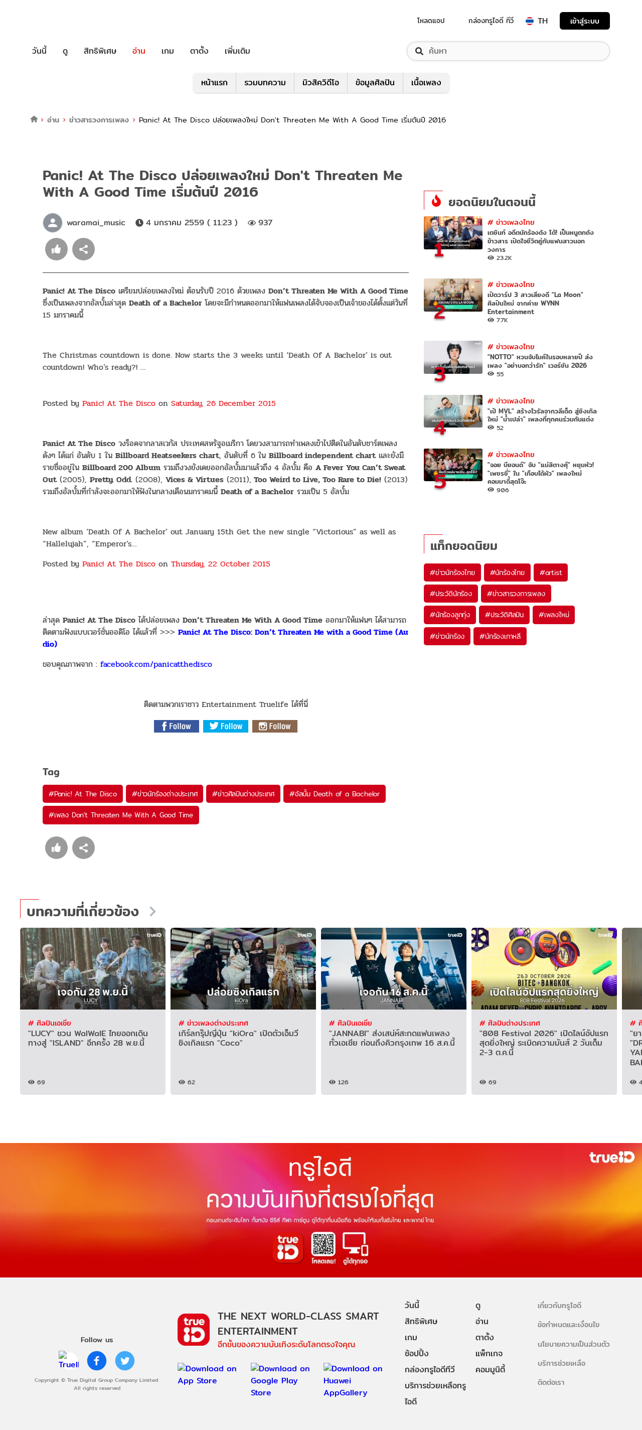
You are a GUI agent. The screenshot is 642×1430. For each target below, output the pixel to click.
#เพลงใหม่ (554, 614)
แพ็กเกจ (489, 1353)
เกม (168, 51)
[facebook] (97, 1361)
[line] (69, 1361)
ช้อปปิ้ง (417, 1353)
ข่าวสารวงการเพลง (99, 119)
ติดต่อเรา (551, 1382)
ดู (65, 51)
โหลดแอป (431, 21)
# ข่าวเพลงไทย (511, 222)
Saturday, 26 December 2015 (223, 403)
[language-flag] (530, 21)
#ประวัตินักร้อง (451, 593)
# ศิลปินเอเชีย (49, 1023)
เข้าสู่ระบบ (584, 21)
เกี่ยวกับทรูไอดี (559, 1305)
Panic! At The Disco (118, 403)
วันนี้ (39, 51)
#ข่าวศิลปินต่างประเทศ (243, 793)
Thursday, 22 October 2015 (220, 563)
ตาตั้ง (199, 51)
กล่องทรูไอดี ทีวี (491, 21)
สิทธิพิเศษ (100, 51)
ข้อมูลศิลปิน (375, 82)
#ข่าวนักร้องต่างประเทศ (164, 793)
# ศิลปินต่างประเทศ (509, 1023)
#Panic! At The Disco (83, 793)
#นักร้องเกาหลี (500, 636)
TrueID (62, 21)
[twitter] (125, 1361)
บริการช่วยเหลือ (561, 1363)
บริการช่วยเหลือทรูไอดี (435, 1393)
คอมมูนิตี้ (490, 1369)
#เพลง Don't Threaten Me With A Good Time (121, 814)
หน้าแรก (214, 82)
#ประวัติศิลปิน (504, 614)
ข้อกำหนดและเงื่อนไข (568, 1324)
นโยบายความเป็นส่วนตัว (574, 1344)
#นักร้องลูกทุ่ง (450, 614)
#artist (551, 572)
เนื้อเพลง (426, 82)
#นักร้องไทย (507, 572)
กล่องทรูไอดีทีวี (430, 1369)
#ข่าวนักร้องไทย (452, 572)
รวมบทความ (265, 82)
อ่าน (138, 51)
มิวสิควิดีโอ (320, 82)
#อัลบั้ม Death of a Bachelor (334, 793)
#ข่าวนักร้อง (447, 636)
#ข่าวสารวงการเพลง (516, 593)
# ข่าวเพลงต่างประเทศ (213, 1023)
